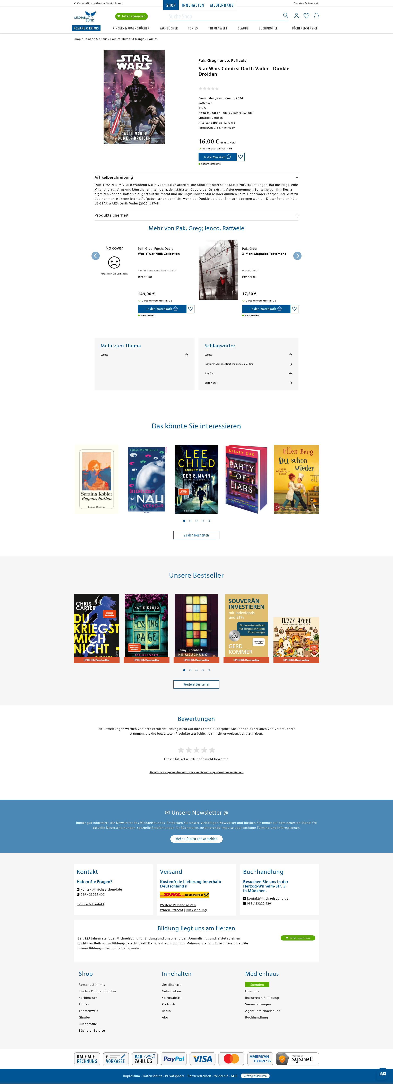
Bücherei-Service (304, 28)
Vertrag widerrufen (255, 1076)
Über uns (252, 991)
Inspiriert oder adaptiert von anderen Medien (229, 364)
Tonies (193, 28)
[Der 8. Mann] (196, 477)
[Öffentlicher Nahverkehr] (146, 477)
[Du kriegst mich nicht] (97, 626)
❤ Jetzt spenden (131, 16)
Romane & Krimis (86, 28)
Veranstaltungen (258, 1004)
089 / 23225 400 (93, 894)
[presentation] (95, 256)
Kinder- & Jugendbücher (131, 28)
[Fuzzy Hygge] (296, 626)
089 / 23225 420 (259, 903)
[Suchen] (286, 16)
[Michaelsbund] (85, 17)
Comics (104, 354)
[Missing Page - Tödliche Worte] (146, 626)
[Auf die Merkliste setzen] (240, 157)
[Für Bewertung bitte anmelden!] (209, 89)
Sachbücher (169, 28)
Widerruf (221, 1076)
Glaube (243, 28)
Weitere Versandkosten (178, 905)
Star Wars (210, 373)
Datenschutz (152, 1076)
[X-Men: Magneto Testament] (218, 270)
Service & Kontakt (306, 3)
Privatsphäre (175, 1076)
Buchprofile (268, 28)
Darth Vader (211, 383)
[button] (184, 521)
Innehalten (193, 5)
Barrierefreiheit (199, 1076)
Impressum (131, 1076)
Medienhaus (222, 5)
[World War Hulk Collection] (114, 262)
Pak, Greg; (209, 60)
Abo (165, 1017)
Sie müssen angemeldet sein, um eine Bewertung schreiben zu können (196, 772)
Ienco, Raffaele (233, 60)
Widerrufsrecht (171, 910)
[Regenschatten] (97, 477)
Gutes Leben (171, 991)
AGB (234, 1076)
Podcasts (169, 1004)
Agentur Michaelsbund (263, 1011)
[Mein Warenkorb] (316, 15)
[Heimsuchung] (196, 626)
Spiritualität (171, 998)
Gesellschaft (171, 985)
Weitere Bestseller (196, 684)
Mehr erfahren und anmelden (196, 839)
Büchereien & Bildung (262, 998)
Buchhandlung (256, 1017)
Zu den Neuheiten (196, 535)
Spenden (257, 985)
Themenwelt (217, 28)
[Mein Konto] (296, 15)
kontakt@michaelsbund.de (101, 889)
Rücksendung (196, 910)
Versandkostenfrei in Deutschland (100, 3)
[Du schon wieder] (296, 477)
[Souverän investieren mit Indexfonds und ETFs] (246, 626)
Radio (166, 1011)
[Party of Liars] (246, 477)
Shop (171, 5)
